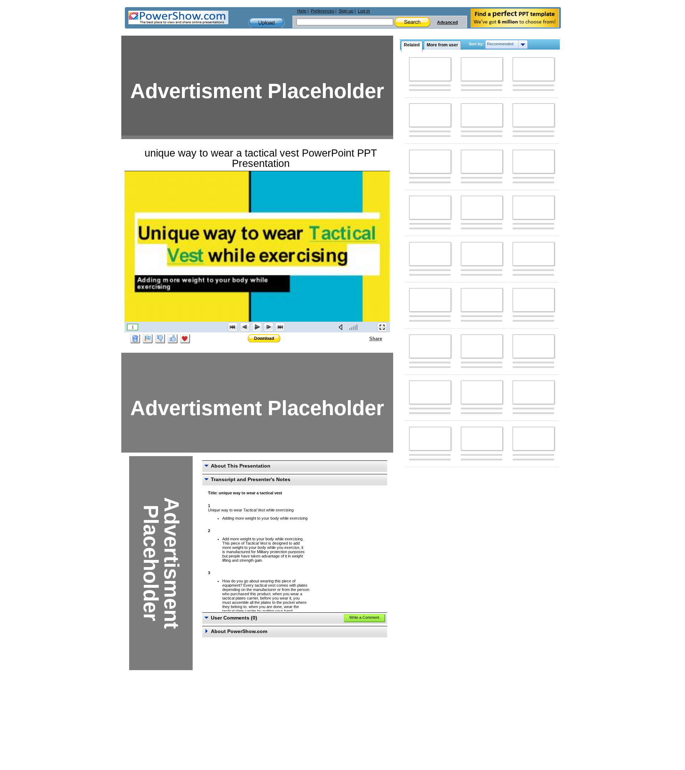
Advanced (447, 22)
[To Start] (233, 327)
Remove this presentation (135, 338)
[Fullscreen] (382, 327)
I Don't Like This (160, 338)
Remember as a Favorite (185, 338)
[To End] (280, 327)
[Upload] (266, 22)
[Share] (365, 338)
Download (264, 338)
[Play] (256, 327)
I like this (173, 338)
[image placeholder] (430, 69)
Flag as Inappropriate (148, 338)
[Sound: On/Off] (342, 327)
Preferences (322, 11)
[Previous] (244, 327)
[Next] (268, 327)
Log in (364, 11)
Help (301, 11)
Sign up (346, 11)
